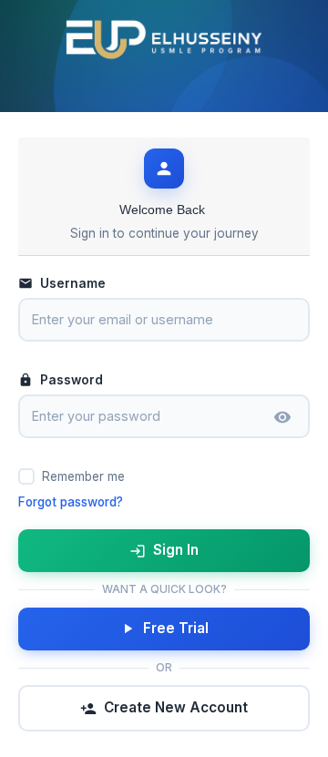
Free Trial (176, 628)
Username (73, 283)
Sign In (176, 549)
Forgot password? (70, 502)
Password (71, 380)
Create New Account (176, 707)
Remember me (83, 476)
